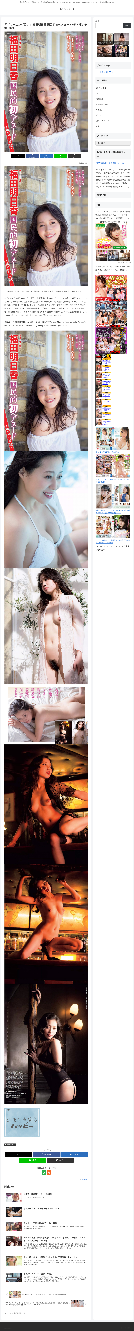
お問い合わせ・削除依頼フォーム (109, 163)
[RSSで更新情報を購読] (49, 1172)
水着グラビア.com (107, 72)
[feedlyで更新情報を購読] (44, 1172)
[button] (74, 156)
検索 (97, 21)
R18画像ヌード (11, 1144)
